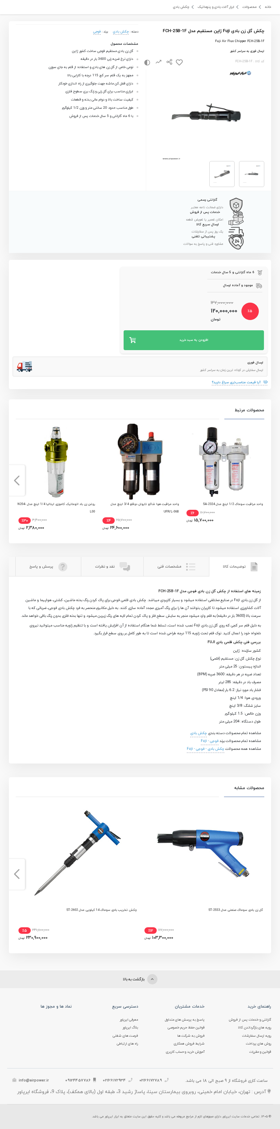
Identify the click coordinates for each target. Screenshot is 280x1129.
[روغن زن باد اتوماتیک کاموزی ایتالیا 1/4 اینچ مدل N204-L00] (56, 462)
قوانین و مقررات (260, 1052)
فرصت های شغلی (125, 1036)
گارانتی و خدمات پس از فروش (250, 1020)
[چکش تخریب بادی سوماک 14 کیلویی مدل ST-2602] (77, 851)
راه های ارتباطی (127, 1043)
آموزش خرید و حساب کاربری (185, 1052)
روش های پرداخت (258, 1043)
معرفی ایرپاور (129, 1020)
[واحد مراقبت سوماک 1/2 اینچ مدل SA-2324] (224, 462)
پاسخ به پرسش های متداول (185, 1020)
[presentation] (263, 480)
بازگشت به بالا (134, 979)
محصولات (249, 7)
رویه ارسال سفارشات (256, 1036)
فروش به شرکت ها (191, 1036)
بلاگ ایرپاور (130, 1027)
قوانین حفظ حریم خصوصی (186, 1027)
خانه (268, 7)
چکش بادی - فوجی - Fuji (205, 749)
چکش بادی (181, 7)
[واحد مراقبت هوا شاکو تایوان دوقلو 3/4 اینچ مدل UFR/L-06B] (140, 462)
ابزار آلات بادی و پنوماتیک (216, 7)
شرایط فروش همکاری (189, 1043)
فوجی (97, 31)
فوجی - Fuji (210, 741)
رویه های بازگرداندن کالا (254, 1027)
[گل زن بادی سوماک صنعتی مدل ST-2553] (203, 851)
